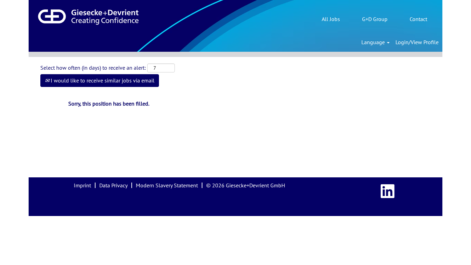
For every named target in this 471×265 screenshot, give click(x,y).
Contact (418, 19)
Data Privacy (113, 185)
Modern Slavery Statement (167, 185)
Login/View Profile (417, 42)
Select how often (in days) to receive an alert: (93, 67)
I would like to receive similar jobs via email (101, 80)
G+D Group (375, 19)
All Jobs (331, 19)
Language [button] (373, 42)
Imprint (82, 185)
